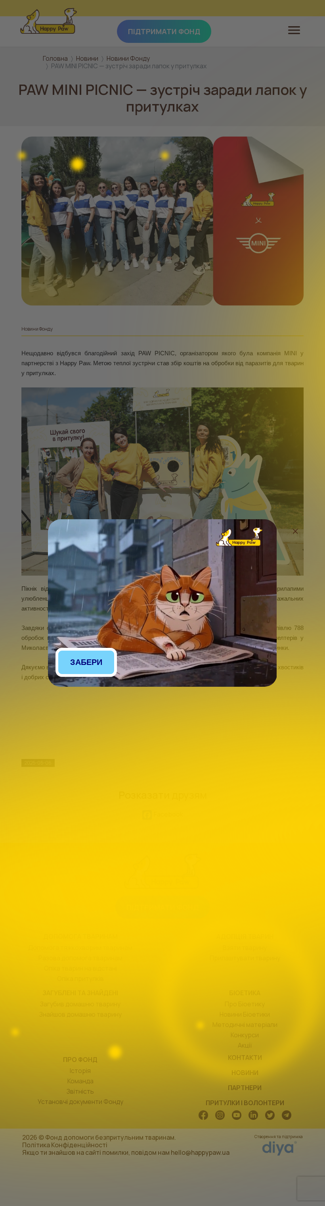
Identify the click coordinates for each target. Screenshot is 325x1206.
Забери (86, 662)
